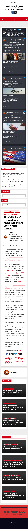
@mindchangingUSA (18, 40)
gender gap (17, 212)
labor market (13, 418)
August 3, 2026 (9, 466)
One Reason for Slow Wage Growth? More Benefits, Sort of (19, 359)
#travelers (5, 86)
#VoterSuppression (20, 44)
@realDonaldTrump (11, 115)
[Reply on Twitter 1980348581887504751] (3, 72)
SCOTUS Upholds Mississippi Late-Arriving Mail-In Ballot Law (12, 495)
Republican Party (14, 475)
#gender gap (12, 238)
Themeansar (14, 522)
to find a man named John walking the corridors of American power (14, 258)
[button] (26, 19)
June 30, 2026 (8, 497)
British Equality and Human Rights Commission (14, 273)
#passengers (11, 86)
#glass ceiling (19, 238)
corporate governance (9, 212)
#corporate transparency (15, 236)
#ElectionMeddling (7, 44)
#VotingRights (14, 45)
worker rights (14, 214)
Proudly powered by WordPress (9, 520)
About (6, 526)
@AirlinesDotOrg (7, 83)
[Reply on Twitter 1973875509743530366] (3, 106)
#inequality (11, 240)
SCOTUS (12, 491)
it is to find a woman (15, 260)
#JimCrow (5, 52)
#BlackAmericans (7, 47)
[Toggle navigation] (14, 19)
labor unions (13, 403)
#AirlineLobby (18, 81)
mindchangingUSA (14, 6)
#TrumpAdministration (8, 81)
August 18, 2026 (9, 450)
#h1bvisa (5, 117)
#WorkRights (6, 118)
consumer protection (17, 460)
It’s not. (19, 281)
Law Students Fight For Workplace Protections (12, 391)
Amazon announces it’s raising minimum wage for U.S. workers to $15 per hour (9, 360)
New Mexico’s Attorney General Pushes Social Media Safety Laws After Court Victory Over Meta (13, 175)
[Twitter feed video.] (14, 158)
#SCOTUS (5, 42)
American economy (15, 211)
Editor (11, 232)
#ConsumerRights (13, 84)
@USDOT (15, 83)
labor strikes (7, 214)
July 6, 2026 (8, 481)
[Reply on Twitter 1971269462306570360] (3, 142)
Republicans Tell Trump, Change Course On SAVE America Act (13, 479)
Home (2, 526)
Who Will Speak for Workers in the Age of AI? (13, 421)
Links (9, 526)
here (20, 350)
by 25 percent (10, 270)
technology (15, 444)
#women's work (19, 240)
